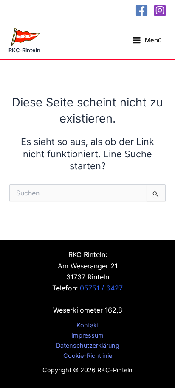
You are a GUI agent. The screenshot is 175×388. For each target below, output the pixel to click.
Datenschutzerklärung (87, 345)
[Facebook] (141, 10)
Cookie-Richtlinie (87, 356)
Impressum (87, 335)
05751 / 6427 (101, 288)
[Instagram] (160, 10)
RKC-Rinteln (24, 50)
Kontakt (87, 325)
